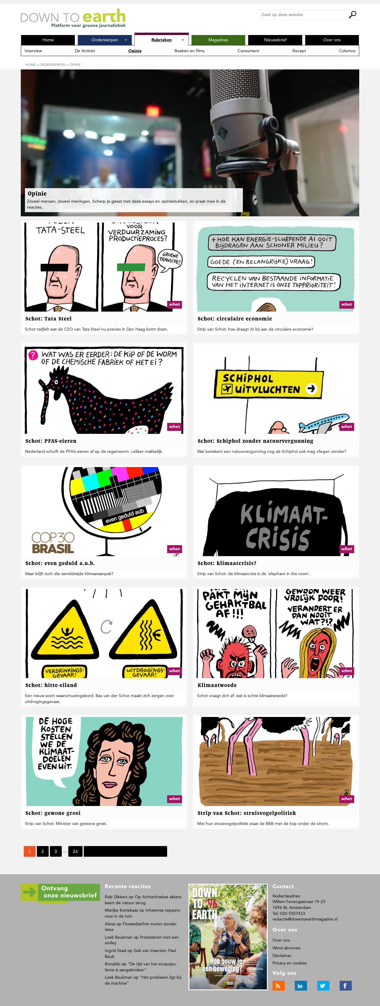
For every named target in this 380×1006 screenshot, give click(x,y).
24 (75, 853)
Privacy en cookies (290, 963)
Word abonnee (286, 948)
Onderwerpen (52, 65)
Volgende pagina (104, 851)
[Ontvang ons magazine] (60, 902)
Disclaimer (282, 955)
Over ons (281, 940)
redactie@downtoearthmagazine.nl (305, 919)
